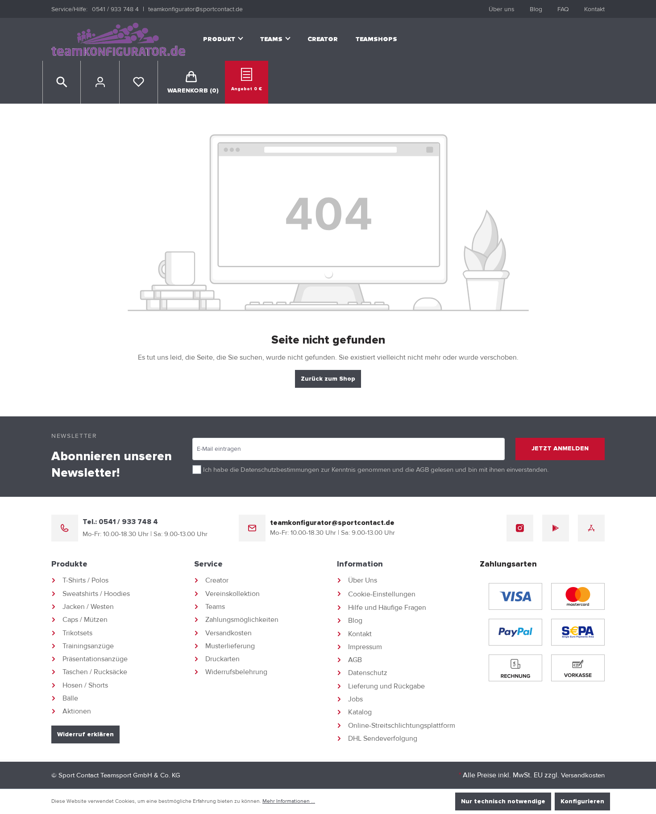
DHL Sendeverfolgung (382, 738)
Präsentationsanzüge (95, 659)
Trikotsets (77, 633)
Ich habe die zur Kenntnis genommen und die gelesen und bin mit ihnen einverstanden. (375, 470)
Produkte (69, 564)
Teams (215, 606)
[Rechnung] (515, 668)
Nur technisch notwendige (503, 801)
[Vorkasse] (578, 668)
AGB (422, 470)
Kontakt (594, 9)
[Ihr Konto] (100, 82)
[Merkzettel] (138, 82)
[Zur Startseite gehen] (118, 39)
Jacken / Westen (88, 606)
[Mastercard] (578, 596)
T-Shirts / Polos (85, 580)
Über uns (502, 9)
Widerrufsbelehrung (236, 671)
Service (208, 564)
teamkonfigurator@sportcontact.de (195, 9)
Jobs (355, 699)
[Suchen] (61, 82)
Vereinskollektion (232, 593)
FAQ (563, 9)
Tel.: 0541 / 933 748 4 (120, 521)
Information (360, 564)
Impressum (365, 646)
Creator (216, 580)
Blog (536, 9)
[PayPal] (515, 632)
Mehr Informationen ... (288, 801)
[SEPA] (578, 632)
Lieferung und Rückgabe (386, 686)
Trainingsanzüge (88, 646)
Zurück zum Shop (328, 379)
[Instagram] (520, 528)
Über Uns (362, 580)
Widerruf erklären (85, 734)
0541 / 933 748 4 (115, 9)
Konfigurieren (582, 801)
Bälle (70, 698)
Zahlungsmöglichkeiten (241, 619)
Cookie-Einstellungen (381, 594)
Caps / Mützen (85, 619)
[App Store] (591, 528)
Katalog (360, 712)
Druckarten (222, 659)
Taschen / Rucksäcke (94, 671)
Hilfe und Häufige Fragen (387, 607)
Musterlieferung (230, 646)
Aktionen (76, 711)
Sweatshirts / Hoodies (96, 593)
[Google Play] (555, 528)
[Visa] (515, 596)
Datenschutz (367, 672)
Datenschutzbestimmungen (280, 470)
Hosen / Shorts (85, 685)
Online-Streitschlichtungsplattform (401, 725)
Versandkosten (228, 633)
